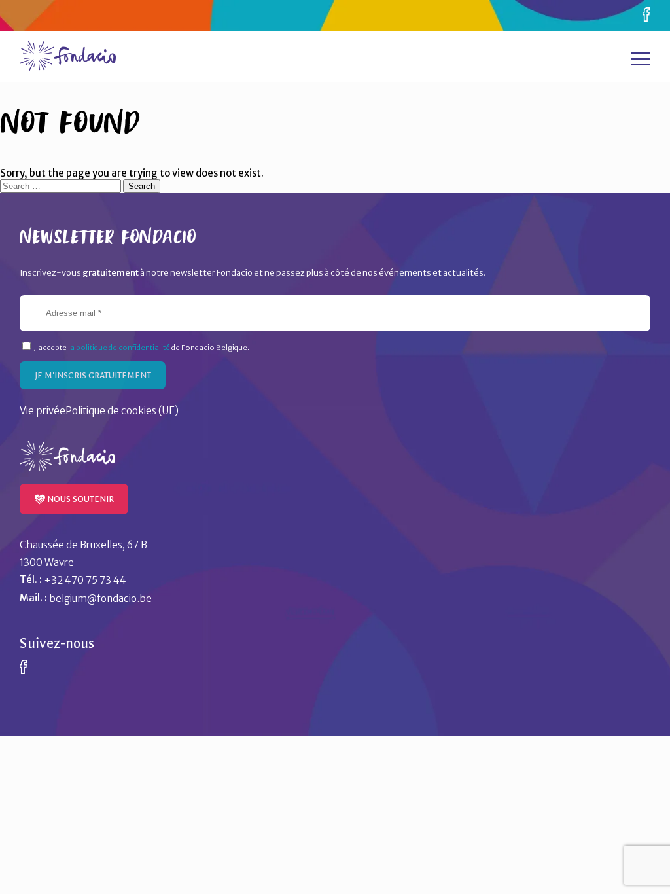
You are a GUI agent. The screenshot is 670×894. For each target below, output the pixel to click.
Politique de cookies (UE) (122, 410)
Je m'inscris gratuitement (93, 375)
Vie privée (42, 410)
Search (141, 186)
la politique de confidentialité (119, 347)
